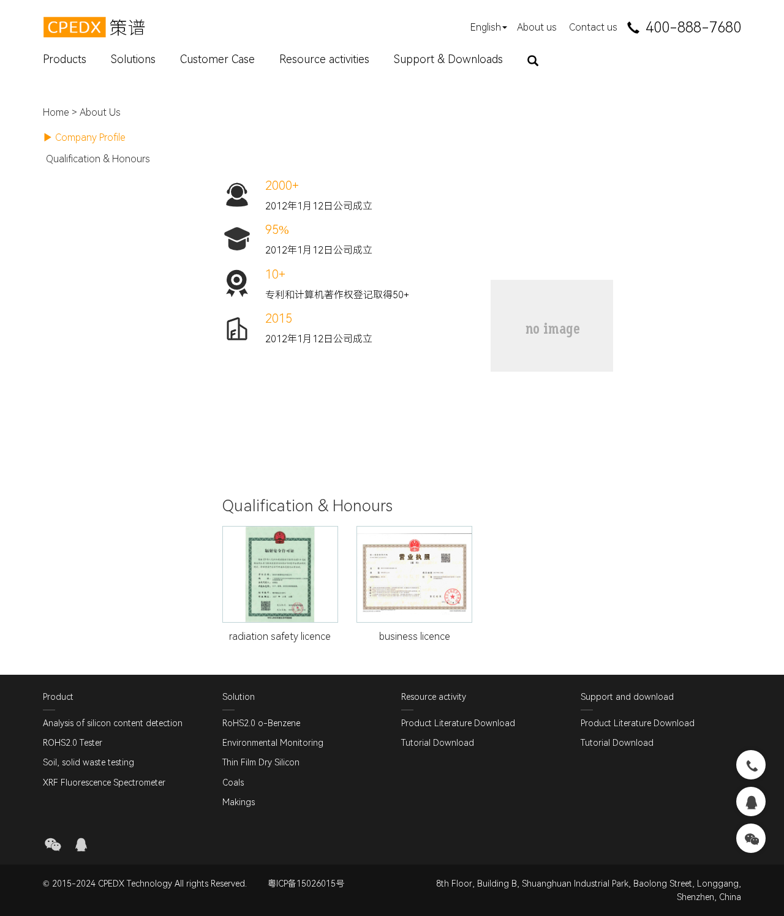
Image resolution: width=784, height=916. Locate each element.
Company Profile (90, 137)
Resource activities (324, 59)
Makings (238, 802)
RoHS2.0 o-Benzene (261, 723)
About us (537, 27)
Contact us (593, 27)
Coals (233, 782)
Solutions (133, 59)
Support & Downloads (448, 59)
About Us (100, 112)
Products (64, 59)
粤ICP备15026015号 (306, 883)
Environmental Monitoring (272, 743)
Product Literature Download (458, 723)
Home (56, 112)
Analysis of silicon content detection (113, 723)
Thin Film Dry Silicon (261, 762)
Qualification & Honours (98, 159)
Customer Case (217, 59)
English (485, 27)
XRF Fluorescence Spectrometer (104, 782)
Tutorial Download (437, 743)
